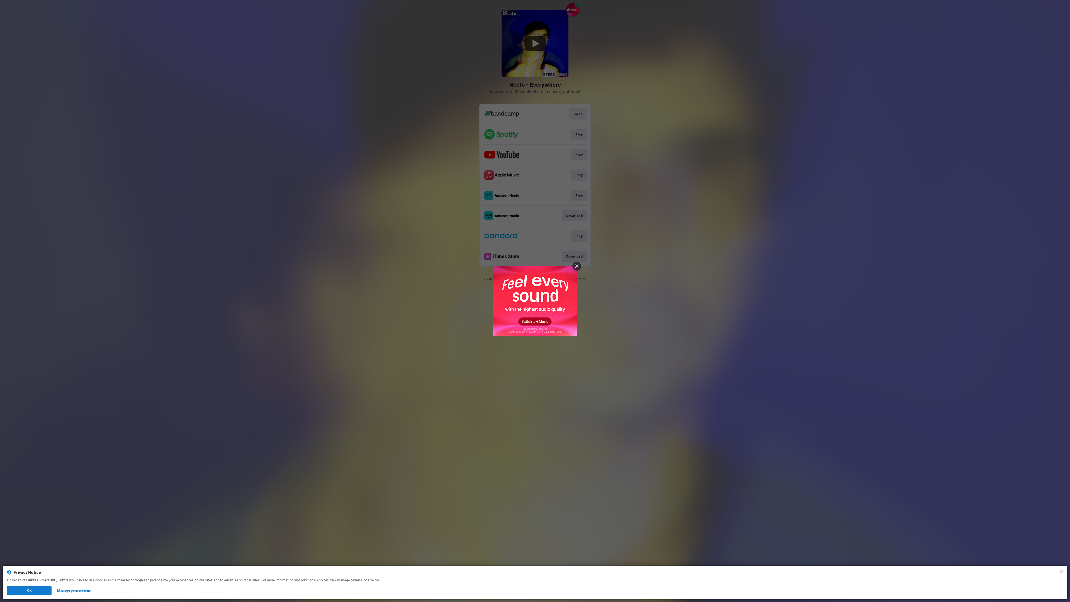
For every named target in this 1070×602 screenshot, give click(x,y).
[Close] (1061, 571)
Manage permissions (74, 591)
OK (29, 591)
